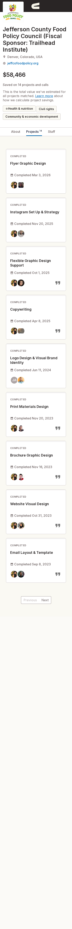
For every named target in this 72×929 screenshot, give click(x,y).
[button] (6, 6)
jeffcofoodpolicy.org (22, 63)
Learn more (44, 96)
